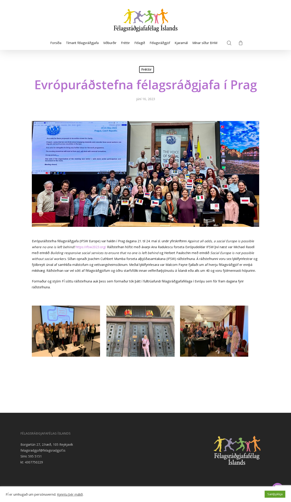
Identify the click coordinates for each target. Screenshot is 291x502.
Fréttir (146, 69)
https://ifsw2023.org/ (91, 247)
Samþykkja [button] (275, 494)
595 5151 (35, 456)
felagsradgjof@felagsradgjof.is (42, 450)
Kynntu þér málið (70, 494)
